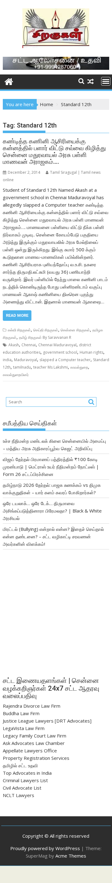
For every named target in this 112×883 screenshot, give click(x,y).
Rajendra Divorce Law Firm (31, 706)
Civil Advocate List (22, 788)
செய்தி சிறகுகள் (45, 330)
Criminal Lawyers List (25, 780)
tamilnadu (22, 367)
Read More (17, 315)
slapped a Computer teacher (65, 359)
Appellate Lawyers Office (30, 750)
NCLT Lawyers (18, 795)
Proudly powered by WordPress (45, 848)
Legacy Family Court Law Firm (34, 736)
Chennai (28, 344)
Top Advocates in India (27, 773)
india (7, 359)
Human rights (91, 352)
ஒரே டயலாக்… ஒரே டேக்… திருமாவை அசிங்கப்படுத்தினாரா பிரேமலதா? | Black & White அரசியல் (52, 510)
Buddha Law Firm (21, 713)
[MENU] (105, 81)
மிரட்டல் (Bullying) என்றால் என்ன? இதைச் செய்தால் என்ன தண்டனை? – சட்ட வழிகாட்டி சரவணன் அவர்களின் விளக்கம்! (53, 536)
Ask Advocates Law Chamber (34, 743)
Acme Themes (70, 856)
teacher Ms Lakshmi (50, 367)
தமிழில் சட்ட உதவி (20, 765)
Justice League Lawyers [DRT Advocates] (47, 721)
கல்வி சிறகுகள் (19, 330)
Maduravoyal (25, 359)
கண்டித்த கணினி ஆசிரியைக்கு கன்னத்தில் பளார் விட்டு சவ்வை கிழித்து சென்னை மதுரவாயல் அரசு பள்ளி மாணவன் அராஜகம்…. (54, 151)
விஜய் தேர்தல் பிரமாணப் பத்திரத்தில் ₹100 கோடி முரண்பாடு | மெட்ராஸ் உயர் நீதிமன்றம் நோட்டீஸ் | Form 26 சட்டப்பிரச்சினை (51, 466)
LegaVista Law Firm (23, 728)
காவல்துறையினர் (16, 374)
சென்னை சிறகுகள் (75, 330)
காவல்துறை (79, 367)
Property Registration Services (36, 758)
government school (60, 352)
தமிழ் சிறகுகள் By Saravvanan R (45, 337)
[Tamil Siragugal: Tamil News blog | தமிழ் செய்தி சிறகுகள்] (9, 81)
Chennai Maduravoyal (57, 344)
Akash (13, 344)
